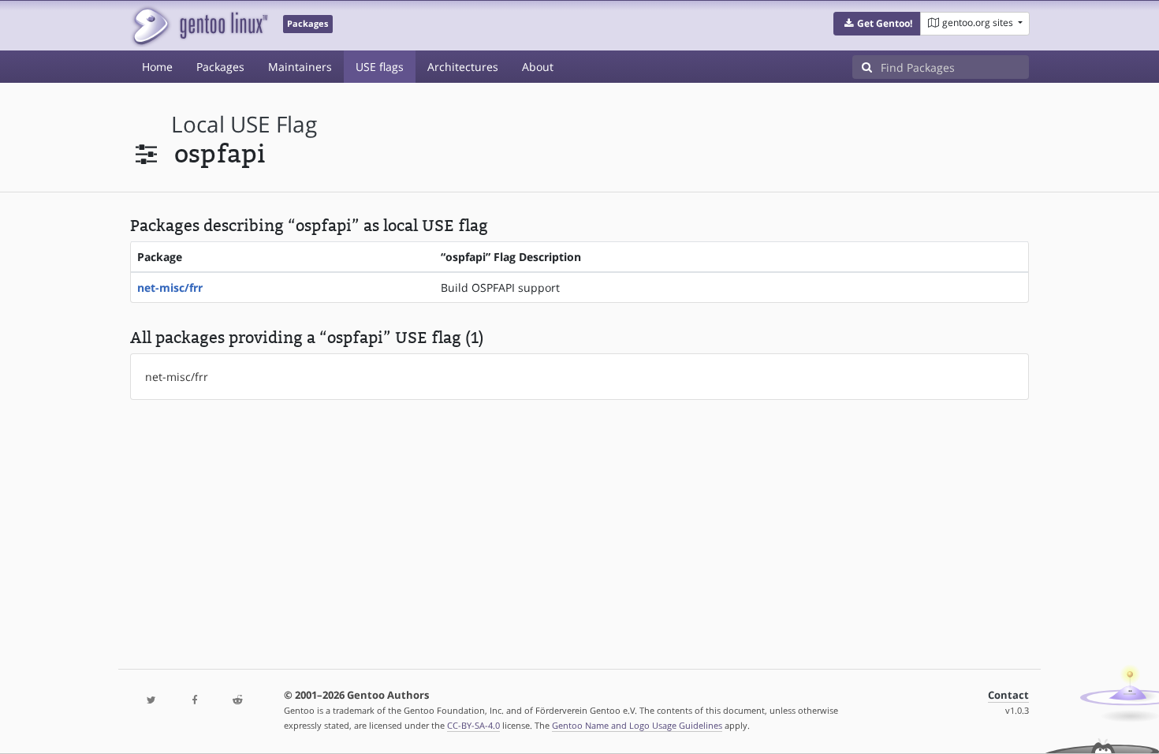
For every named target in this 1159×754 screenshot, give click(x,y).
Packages (220, 66)
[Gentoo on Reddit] (237, 701)
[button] (877, 23)
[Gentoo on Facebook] (194, 701)
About (537, 66)
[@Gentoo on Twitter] (151, 701)
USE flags (380, 66)
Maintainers (300, 66)
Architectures (462, 66)
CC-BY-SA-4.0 (473, 725)
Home (157, 66)
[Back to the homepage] (199, 25)
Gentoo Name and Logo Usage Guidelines (637, 725)
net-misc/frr (170, 287)
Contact (1008, 695)
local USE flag (244, 124)
